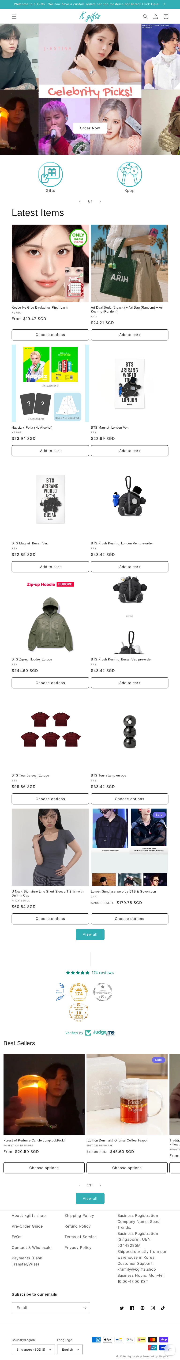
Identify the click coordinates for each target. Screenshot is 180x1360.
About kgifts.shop (29, 1215)
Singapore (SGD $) (31, 1349)
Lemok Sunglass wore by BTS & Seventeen (123, 891)
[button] (14, 16)
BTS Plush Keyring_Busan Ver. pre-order (121, 659)
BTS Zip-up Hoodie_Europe (32, 659)
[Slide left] (80, 1185)
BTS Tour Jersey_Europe (30, 775)
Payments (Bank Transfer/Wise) (27, 1261)
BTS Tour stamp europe (108, 775)
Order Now (90, 128)
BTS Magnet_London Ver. (110, 427)
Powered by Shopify (155, 1356)
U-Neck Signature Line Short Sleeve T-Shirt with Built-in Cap (47, 893)
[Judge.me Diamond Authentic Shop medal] (77, 992)
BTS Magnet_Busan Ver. (30, 543)
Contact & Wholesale (31, 1247)
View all (90, 934)
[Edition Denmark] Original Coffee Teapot (117, 1140)
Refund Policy (77, 1226)
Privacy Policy (77, 1247)
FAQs (16, 1236)
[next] (100, 201)
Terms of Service (80, 1236)
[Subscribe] (84, 1307)
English (67, 1349)
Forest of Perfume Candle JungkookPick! (34, 1140)
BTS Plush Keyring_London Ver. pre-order (122, 543)
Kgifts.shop (135, 1356)
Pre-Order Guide (27, 1226)
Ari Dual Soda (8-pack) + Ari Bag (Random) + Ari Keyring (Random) (127, 309)
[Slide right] (100, 1185)
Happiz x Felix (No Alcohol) (32, 427)
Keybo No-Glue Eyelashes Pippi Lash (40, 307)
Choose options (50, 334)
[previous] (80, 201)
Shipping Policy (79, 1215)
